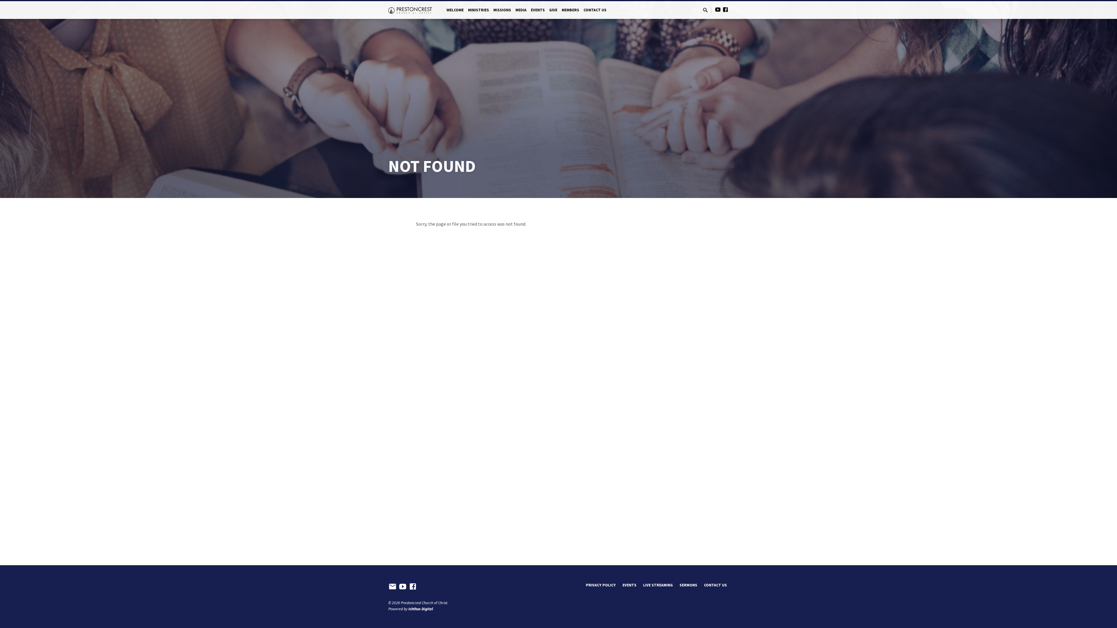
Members (570, 10)
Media (521, 10)
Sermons (688, 585)
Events (538, 10)
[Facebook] (725, 10)
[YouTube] (718, 10)
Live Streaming (658, 585)
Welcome (455, 10)
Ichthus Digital (420, 608)
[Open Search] (705, 10)
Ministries (478, 10)
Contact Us (595, 10)
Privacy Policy (601, 585)
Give (553, 10)
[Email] (392, 586)
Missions (502, 10)
